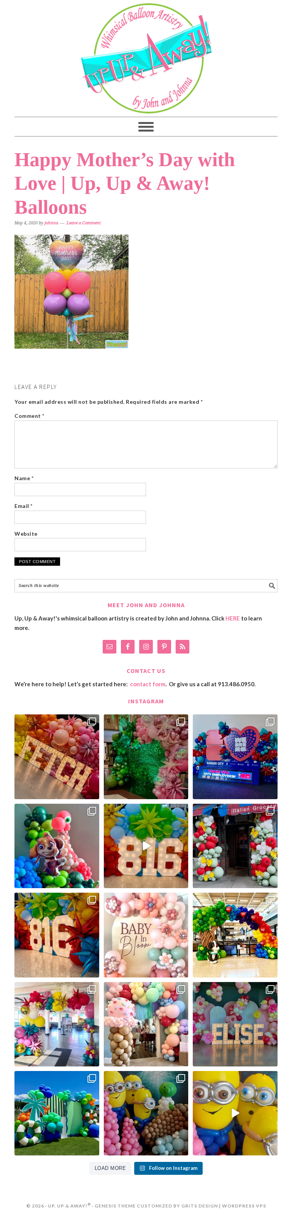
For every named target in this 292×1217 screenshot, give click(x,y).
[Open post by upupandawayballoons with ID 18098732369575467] (235, 756)
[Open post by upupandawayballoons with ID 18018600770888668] (146, 1024)
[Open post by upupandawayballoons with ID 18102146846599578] (56, 1113)
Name (23, 478)
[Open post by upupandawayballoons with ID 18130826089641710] (235, 846)
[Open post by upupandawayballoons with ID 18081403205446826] (146, 1113)
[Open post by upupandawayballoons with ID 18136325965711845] (56, 756)
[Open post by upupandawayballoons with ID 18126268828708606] (235, 935)
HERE (232, 618)
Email (23, 506)
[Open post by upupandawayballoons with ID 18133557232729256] (146, 756)
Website (26, 533)
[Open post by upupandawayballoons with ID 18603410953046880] (56, 1024)
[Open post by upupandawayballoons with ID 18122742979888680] (146, 846)
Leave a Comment (84, 223)
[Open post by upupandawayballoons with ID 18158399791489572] (56, 935)
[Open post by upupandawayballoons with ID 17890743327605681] (146, 935)
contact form (147, 684)
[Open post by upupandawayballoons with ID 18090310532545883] (56, 846)
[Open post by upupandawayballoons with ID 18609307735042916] (235, 1113)
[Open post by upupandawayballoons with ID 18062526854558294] (235, 1024)
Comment (29, 416)
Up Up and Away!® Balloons (145, 58)
